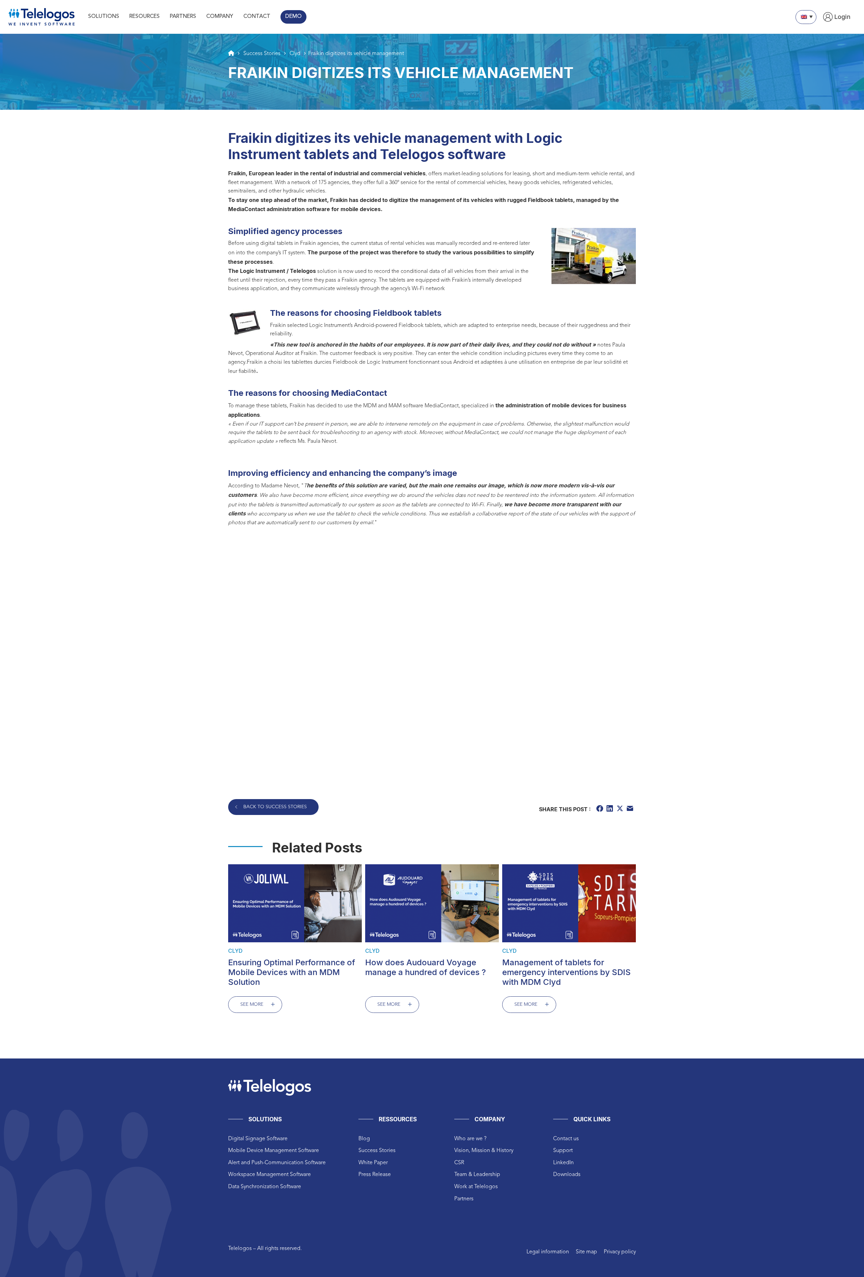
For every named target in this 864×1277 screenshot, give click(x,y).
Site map (586, 1252)
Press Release (374, 1174)
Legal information (547, 1252)
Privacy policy (620, 1252)
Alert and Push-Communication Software (277, 1163)
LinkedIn (563, 1163)
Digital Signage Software (258, 1139)
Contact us (566, 1139)
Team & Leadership (477, 1174)
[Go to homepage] (231, 53)
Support (563, 1150)
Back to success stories (275, 806)
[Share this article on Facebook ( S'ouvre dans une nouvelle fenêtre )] (600, 809)
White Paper (373, 1163)
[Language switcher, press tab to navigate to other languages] (805, 17)
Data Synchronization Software (264, 1187)
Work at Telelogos (476, 1187)
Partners (464, 1199)
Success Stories (377, 1150)
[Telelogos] (41, 17)
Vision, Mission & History (483, 1150)
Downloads (566, 1174)
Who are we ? (470, 1139)
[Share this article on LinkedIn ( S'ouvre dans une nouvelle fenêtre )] (610, 809)
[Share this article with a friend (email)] (631, 809)
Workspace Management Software (269, 1174)
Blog (364, 1139)
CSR (459, 1163)
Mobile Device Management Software (273, 1150)
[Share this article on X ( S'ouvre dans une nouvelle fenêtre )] (621, 809)
